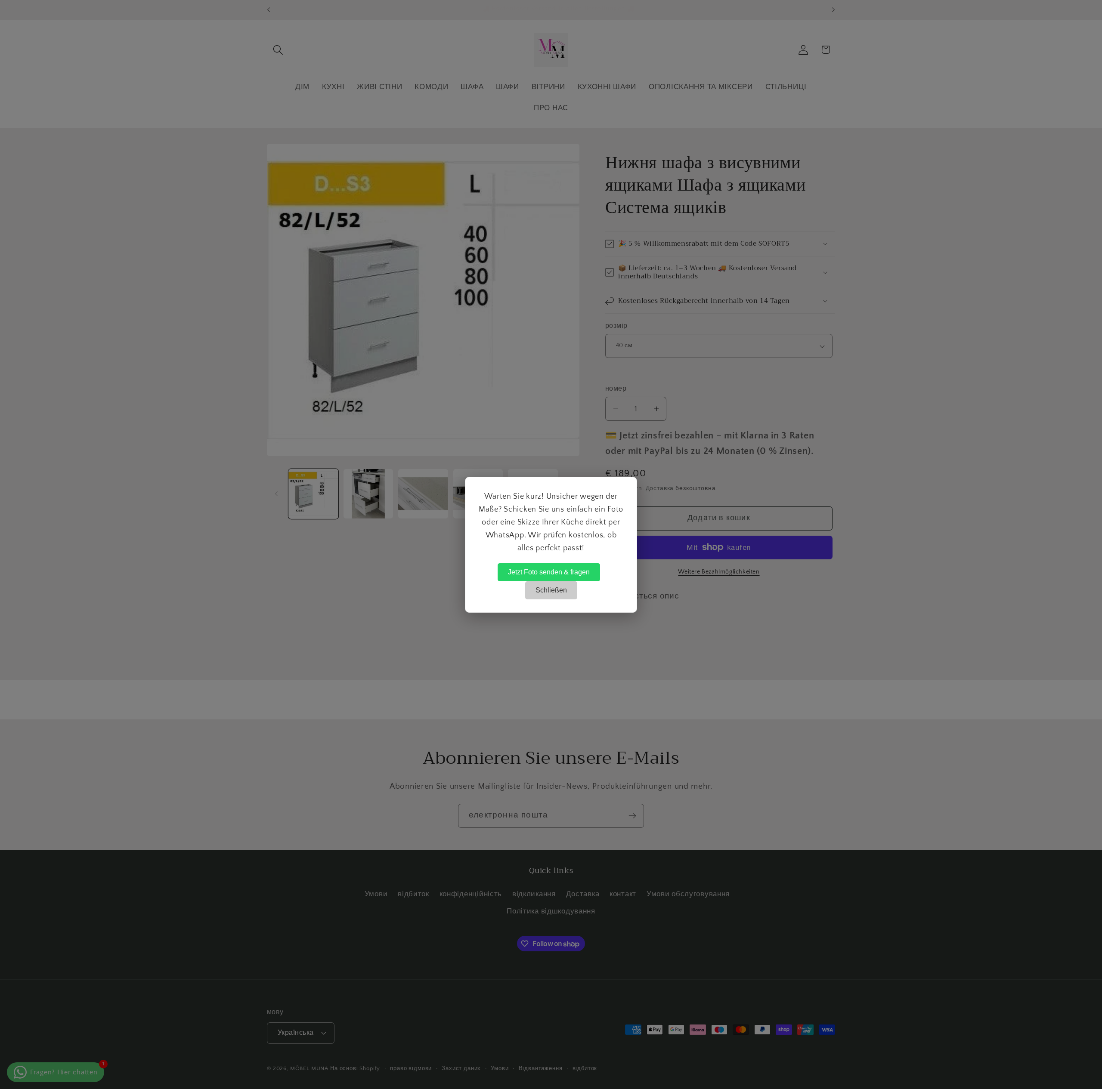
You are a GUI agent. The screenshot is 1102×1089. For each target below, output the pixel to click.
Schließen (551, 590)
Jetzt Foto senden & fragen (549, 572)
